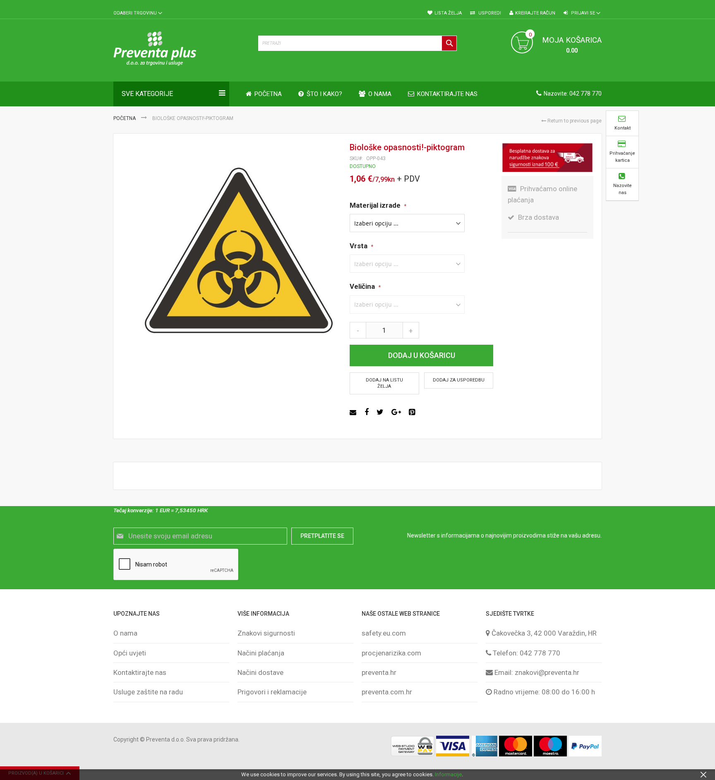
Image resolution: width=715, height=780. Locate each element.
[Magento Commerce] (181, 50)
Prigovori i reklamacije (272, 692)
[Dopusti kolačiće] (703, 774)
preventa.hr (379, 672)
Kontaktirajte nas (139, 672)
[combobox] (357, 43)
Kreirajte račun (535, 13)
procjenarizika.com (391, 653)
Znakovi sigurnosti (266, 633)
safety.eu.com (384, 633)
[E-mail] (354, 412)
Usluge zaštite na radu (148, 692)
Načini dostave (260, 672)
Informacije (448, 774)
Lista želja (448, 13)
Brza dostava (538, 217)
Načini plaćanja (261, 653)
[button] (137, 13)
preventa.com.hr (387, 692)
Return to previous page (574, 121)
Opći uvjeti (129, 653)
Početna (125, 118)
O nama (125, 633)
